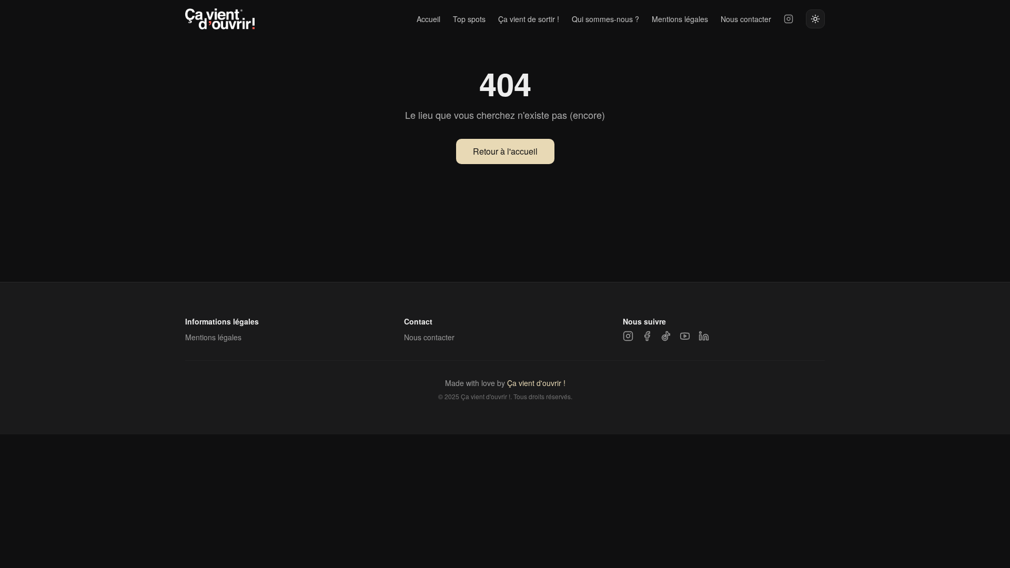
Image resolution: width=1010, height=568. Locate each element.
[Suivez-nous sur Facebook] (647, 336)
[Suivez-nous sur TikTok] (666, 336)
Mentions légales (680, 19)
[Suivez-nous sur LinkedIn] (704, 336)
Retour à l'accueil (505, 151)
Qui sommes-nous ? (605, 19)
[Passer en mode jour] (815, 18)
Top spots (469, 19)
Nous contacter (746, 19)
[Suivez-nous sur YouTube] (685, 336)
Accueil (428, 19)
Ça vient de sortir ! (528, 19)
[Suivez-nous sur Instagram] (788, 19)
